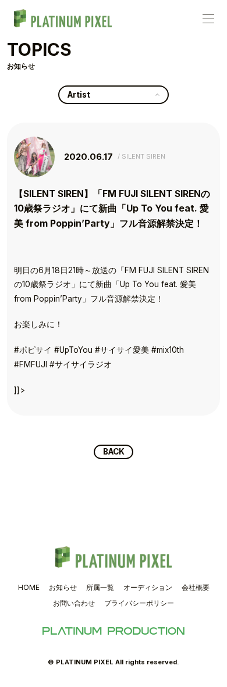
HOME (29, 587)
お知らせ (63, 587)
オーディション (147, 587)
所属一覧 (100, 587)
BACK (114, 451)
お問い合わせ (74, 603)
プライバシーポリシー (139, 603)
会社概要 (196, 587)
